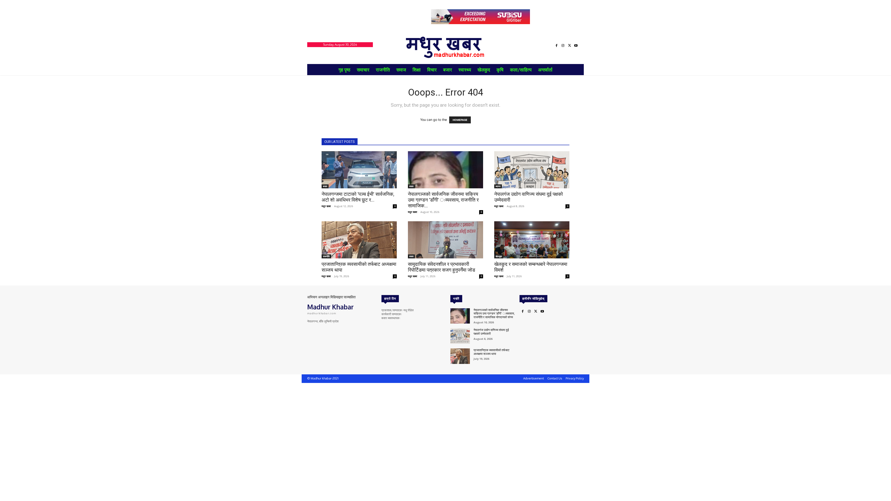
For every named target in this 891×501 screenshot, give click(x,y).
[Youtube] (576, 45)
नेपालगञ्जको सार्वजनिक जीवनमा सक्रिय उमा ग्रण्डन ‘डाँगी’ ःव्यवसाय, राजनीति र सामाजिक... (443, 200)
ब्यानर (498, 186)
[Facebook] (556, 45)
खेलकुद (499, 256)
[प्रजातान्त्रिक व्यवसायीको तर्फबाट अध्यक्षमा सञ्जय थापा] (359, 239)
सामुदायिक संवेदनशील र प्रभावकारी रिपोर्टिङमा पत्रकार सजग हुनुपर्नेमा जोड (441, 267)
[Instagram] (563, 45)
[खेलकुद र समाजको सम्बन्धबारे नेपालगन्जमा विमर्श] (531, 239)
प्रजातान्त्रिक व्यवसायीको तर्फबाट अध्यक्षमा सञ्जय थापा (491, 352)
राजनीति (326, 256)
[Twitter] (569, 45)
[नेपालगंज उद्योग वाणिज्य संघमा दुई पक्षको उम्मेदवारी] (531, 169)
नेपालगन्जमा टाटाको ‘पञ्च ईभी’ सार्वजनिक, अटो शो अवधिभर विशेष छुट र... (358, 197)
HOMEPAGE (460, 120)
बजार (325, 186)
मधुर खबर (326, 206)
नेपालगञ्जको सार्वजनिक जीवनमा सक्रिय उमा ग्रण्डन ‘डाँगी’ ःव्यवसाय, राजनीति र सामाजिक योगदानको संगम (494, 313)
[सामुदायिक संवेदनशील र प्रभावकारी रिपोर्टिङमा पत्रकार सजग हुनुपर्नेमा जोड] (445, 239)
